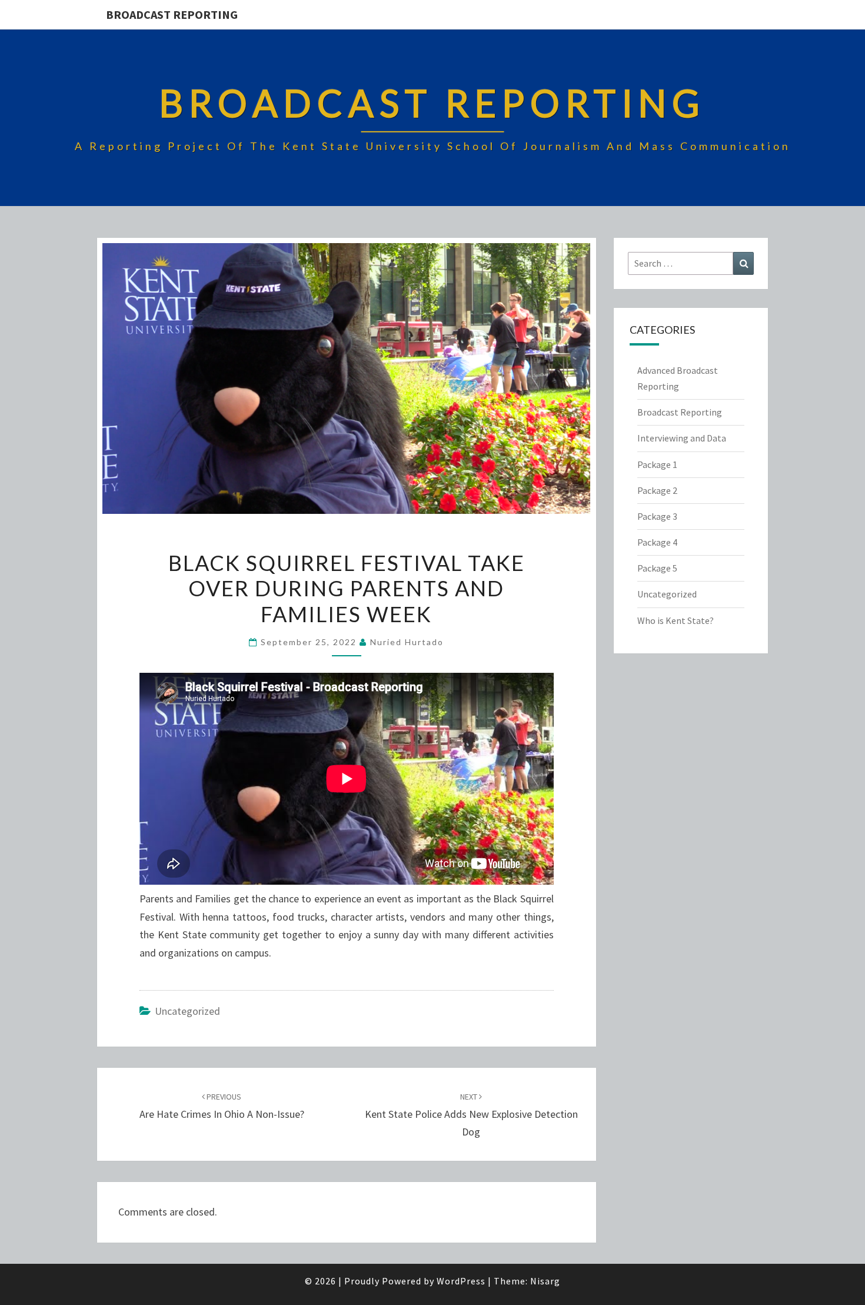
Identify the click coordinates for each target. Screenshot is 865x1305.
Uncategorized (187, 1011)
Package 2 (657, 490)
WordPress (461, 1281)
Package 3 (657, 516)
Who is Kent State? (675, 620)
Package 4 (657, 542)
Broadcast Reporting (172, 14)
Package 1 (657, 464)
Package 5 (657, 568)
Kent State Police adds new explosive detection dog (471, 1114)
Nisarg (545, 1281)
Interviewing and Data (681, 438)
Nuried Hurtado (407, 642)
